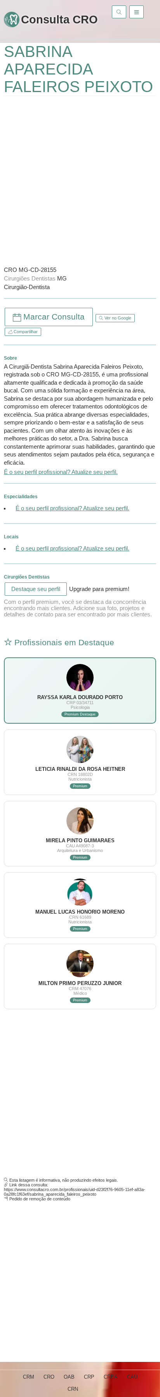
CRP (89, 1377)
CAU (132, 1377)
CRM (28, 1377)
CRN (73, 1389)
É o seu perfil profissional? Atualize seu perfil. (61, 472)
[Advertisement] (80, 180)
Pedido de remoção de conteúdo (39, 1198)
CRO (48, 1377)
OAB (69, 1377)
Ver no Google (117, 318)
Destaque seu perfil (35, 589)
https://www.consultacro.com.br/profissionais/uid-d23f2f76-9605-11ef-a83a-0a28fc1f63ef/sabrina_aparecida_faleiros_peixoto (74, 1191)
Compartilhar (25, 331)
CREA (111, 1377)
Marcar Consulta (53, 316)
